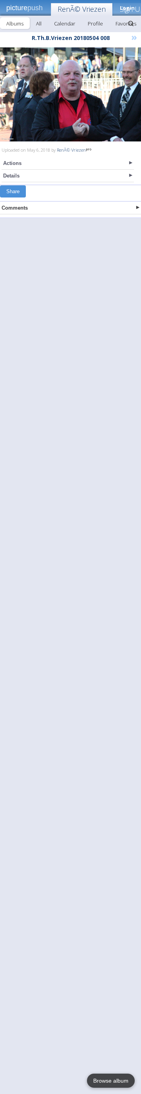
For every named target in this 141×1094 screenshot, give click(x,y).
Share (13, 191)
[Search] (131, 23)
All (39, 23)
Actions (12, 163)
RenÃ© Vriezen (82, 9)
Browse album (110, 1081)
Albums (15, 23)
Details (11, 176)
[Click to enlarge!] (70, 94)
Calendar (64, 23)
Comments (15, 208)
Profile (95, 23)
